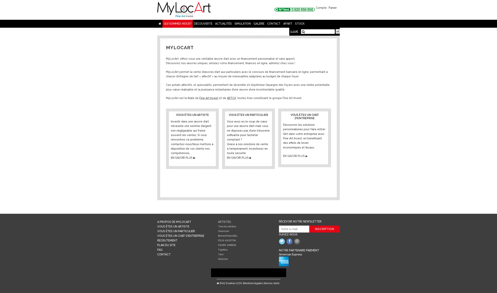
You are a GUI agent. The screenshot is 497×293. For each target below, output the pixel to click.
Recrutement (167, 240)
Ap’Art (287, 23)
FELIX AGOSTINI (227, 240)
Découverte (203, 23)
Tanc (221, 254)
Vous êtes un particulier (176, 231)
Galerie (259, 23)
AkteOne (223, 259)
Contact (274, 23)
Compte (321, 7)
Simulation (243, 23)
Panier (333, 7)
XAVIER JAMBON (227, 245)
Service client (271, 283)
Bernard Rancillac (227, 235)
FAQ (159, 249)
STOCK (300, 23)
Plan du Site (166, 245)
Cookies (230, 283)
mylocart (184, 10)
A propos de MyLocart (174, 221)
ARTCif (231, 98)
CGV (239, 283)
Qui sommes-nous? (177, 23)
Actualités (223, 23)
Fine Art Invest (208, 98)
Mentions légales (253, 283)
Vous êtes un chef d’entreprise (180, 235)
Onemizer (223, 231)
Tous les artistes (227, 226)
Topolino (223, 249)
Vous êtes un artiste (173, 226)
